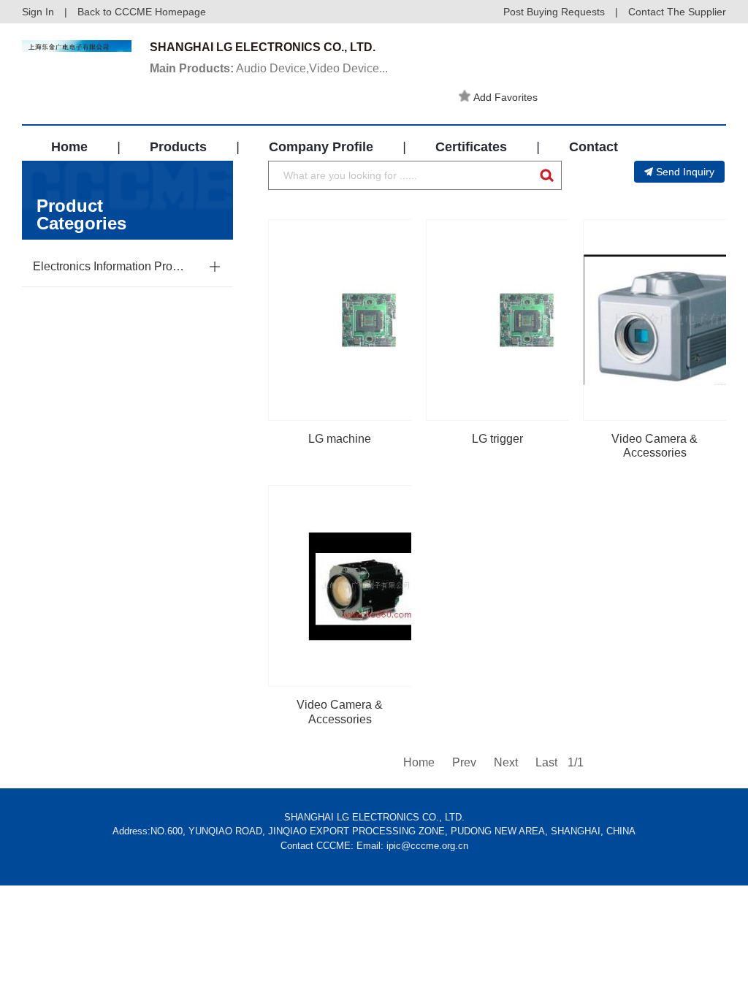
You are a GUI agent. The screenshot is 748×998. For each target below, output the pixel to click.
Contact (593, 147)
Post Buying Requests (554, 12)
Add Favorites (505, 97)
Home (69, 147)
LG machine (339, 439)
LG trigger (497, 439)
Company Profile (321, 147)
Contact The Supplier (677, 12)
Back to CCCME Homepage (141, 12)
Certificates (471, 147)
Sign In (38, 12)
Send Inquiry (685, 172)
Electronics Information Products (108, 266)
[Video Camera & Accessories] (369, 586)
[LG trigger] (526, 320)
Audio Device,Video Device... (269, 68)
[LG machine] (369, 320)
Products (178, 147)
